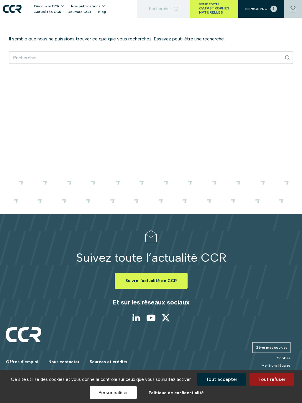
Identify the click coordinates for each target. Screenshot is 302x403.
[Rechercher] (163, 9)
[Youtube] (151, 318)
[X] (166, 318)
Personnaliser (113, 392)
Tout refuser (271, 379)
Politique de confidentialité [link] (176, 392)
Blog (102, 12)
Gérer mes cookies (271, 347)
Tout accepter (221, 379)
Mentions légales (276, 365)
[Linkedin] (136, 318)
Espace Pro (256, 9)
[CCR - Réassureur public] (12, 9)
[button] (62, 6)
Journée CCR (79, 12)
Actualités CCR (47, 12)
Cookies (283, 358)
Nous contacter (64, 361)
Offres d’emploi (22, 361)
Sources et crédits (108, 361)
